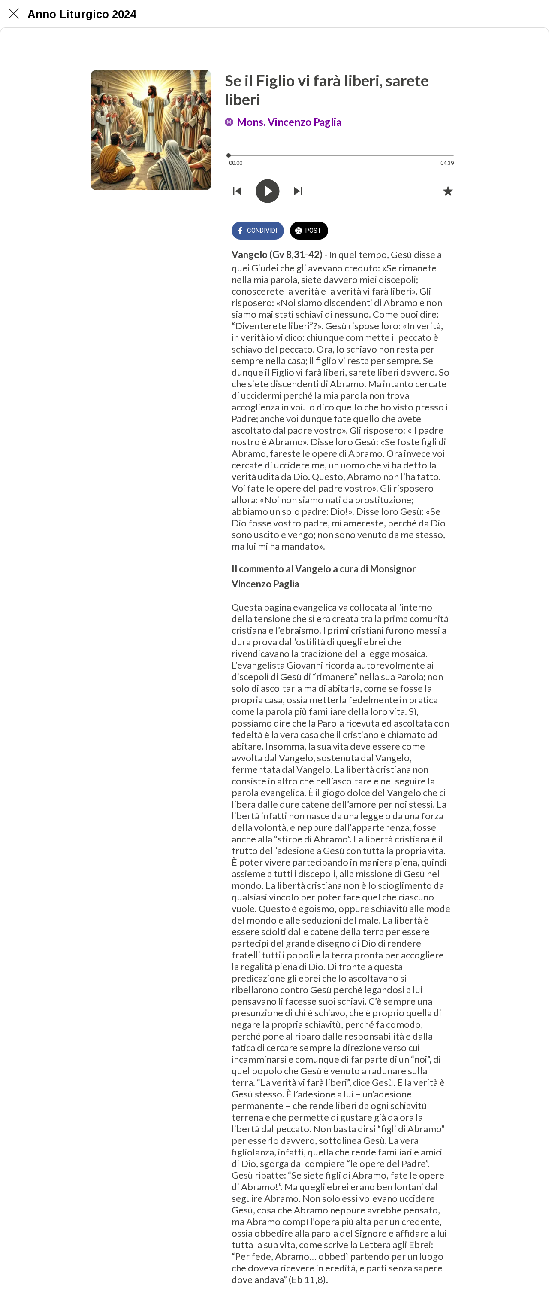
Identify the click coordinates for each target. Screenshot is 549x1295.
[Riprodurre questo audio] (267, 191)
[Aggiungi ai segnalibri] (447, 190)
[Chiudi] (14, 14)
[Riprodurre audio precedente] (237, 191)
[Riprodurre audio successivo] (298, 191)
